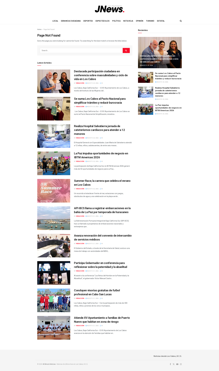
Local (55, 21)
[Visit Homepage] (109, 8)
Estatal (161, 21)
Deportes (88, 21)
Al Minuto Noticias (49, 364)
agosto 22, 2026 (92, 189)
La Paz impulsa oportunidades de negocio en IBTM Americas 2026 (168, 108)
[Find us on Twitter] (174, 364)
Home (39, 29)
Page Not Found (48, 29)
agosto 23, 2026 (92, 83)
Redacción (80, 83)
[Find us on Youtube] (177, 364)
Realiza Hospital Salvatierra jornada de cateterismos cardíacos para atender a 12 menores (99, 130)
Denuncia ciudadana (71, 21)
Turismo (150, 21)
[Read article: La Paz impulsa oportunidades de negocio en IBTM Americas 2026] (53, 163)
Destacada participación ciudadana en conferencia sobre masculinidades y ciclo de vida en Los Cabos (101, 75)
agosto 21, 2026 (92, 216)
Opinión (139, 21)
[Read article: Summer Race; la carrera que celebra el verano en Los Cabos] (53, 191)
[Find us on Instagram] (181, 364)
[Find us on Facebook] (170, 364)
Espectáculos (103, 21)
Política (116, 21)
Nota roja (128, 21)
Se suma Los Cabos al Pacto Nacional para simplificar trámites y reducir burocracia (168, 76)
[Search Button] (181, 21)
